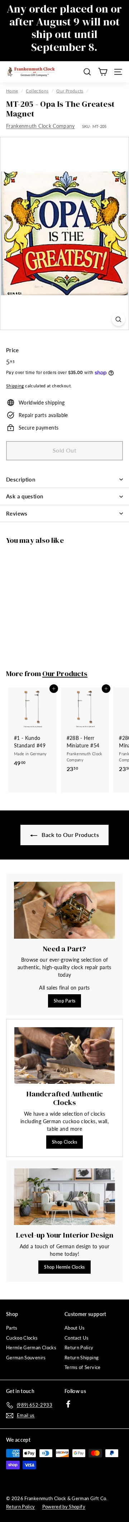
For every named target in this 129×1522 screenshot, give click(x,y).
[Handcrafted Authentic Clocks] (64, 1055)
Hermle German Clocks (31, 1347)
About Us (74, 1328)
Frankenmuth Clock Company (40, 126)
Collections (37, 91)
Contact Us (76, 1338)
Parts (12, 1328)
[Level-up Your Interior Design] (64, 1196)
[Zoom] (118, 319)
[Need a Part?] (64, 910)
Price (12, 350)
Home (12, 91)
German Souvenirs (26, 1357)
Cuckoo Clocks (22, 1338)
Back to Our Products (69, 834)
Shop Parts (65, 1001)
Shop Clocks (64, 1142)
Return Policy (79, 1347)
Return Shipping (81, 1357)
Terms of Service (82, 1367)
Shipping (15, 385)
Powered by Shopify (63, 1506)
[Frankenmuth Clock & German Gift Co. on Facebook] (68, 1404)
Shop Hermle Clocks (64, 1267)
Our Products (69, 91)
